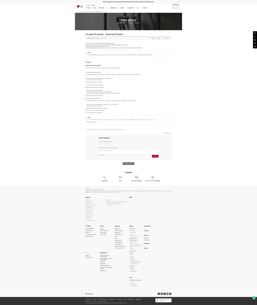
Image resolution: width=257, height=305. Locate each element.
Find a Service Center (134, 243)
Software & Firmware (134, 236)
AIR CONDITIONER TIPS (105, 265)
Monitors (87, 255)
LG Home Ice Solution (119, 248)
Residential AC (103, 252)
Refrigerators (117, 228)
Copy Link (156, 38)
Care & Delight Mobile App (135, 261)
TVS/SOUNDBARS (89, 228)
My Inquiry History (133, 271)
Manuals (131, 234)
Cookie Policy (118, 299)
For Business (176, 4)
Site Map (94, 299)
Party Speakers (103, 232)
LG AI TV (131, 282)
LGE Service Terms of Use (102, 299)
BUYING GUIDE (89, 236)
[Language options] (174, 8)
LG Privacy (138, 299)
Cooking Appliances (119, 230)
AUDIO (101, 226)
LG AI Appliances (118, 244)
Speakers (102, 228)
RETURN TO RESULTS (128, 163)
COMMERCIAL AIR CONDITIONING (106, 268)
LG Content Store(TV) (90, 234)
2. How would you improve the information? (108, 147)
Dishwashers (117, 232)
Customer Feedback (134, 263)
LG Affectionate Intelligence (135, 280)
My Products (132, 269)
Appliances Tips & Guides (120, 246)
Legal (124, 299)
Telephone (132, 256)
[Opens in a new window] (159, 294)
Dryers (116, 238)
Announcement (132, 250)
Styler (116, 236)
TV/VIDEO (88, 226)
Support (131, 226)
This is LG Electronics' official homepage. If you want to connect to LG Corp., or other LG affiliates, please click (106, 302)
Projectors (88, 232)
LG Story (146, 248)
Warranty (132, 248)
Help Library (132, 230)
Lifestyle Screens (89, 230)
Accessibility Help (130, 299)
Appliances (117, 226)
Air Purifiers (102, 261)
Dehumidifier (102, 263)
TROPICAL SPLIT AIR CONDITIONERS (104, 256)
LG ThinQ (146, 230)
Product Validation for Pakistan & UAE (136, 246)
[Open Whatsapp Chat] (254, 298)
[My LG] (176, 8)
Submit (155, 156)
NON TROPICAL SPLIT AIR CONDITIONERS (105, 259)
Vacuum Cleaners (118, 240)
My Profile (132, 267)
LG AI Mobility (133, 285)
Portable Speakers (104, 230)
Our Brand (146, 238)
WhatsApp (132, 258)
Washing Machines (119, 234)
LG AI (130, 277)
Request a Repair (133, 242)
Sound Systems (103, 234)
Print (151, 38)
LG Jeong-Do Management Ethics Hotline (165, 300)
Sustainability (147, 240)
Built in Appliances (118, 242)
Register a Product (133, 238)
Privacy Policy (111, 299)
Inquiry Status (132, 260)
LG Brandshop (147, 226)
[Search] (179, 8)
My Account (131, 266)
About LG (146, 235)
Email (130, 197)
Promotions (147, 243)
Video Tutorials (133, 232)
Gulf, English (90, 294)
